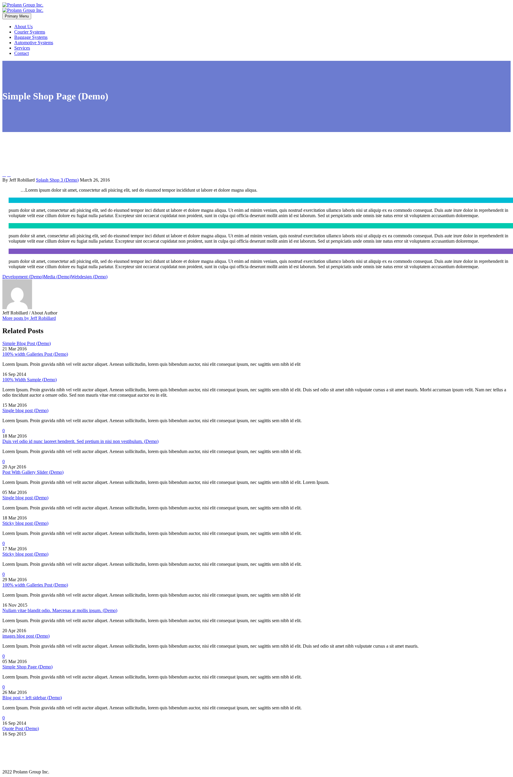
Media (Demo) (57, 276)
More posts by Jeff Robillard (29, 318)
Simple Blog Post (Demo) (26, 343)
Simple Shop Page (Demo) (27, 666)
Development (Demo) (22, 276)
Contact (21, 53)
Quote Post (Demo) (20, 728)
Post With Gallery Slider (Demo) (33, 472)
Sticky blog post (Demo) (25, 523)
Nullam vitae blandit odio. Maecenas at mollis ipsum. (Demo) (59, 610)
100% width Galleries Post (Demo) (35, 354)
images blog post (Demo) (26, 635)
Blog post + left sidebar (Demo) (32, 697)
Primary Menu (17, 16)
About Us (23, 26)
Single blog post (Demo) (25, 410)
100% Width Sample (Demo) (29, 379)
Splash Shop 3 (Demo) (57, 179)
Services (22, 47)
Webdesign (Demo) (89, 276)
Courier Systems (29, 31)
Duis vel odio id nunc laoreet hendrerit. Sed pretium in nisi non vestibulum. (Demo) (80, 441)
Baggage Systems (31, 37)
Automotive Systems (33, 42)
